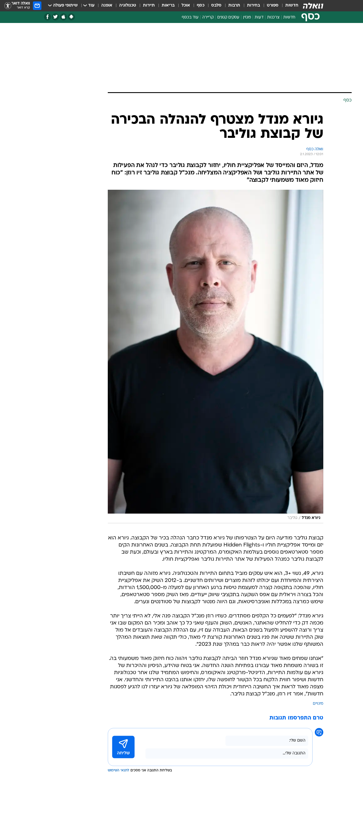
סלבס (216, 5)
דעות (259, 17)
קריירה (208, 17)
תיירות (149, 5)
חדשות (291, 5)
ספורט (272, 5)
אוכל (186, 5)
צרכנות (273, 17)
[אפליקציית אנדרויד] (71, 16)
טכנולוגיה (127, 5)
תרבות (234, 5)
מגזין (247, 17)
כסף (200, 5)
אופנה (106, 5)
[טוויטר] (55, 16)
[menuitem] (288, 6)
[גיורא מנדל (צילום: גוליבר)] (215, 356)
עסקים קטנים (228, 17)
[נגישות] (7, 5)
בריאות (168, 5)
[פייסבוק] (47, 16)
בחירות (253, 5)
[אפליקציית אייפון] (63, 16)
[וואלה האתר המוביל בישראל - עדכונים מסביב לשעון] (313, 6)
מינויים (318, 704)
